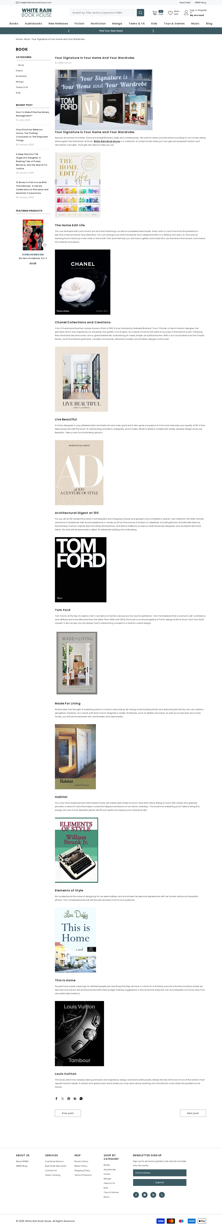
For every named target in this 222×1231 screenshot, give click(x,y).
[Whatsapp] (81, 1098)
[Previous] (69, 31)
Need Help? (185, 2)
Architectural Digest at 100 (77, 513)
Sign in (192, 11)
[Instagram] (145, 1195)
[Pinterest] (68, 1098)
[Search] (107, 12)
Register (202, 10)
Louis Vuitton (66, 1074)
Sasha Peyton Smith (33, 254)
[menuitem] (33, 65)
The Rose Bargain (32, 258)
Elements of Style (69, 890)
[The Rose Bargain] (33, 235)
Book (27, 39)
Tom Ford (62, 610)
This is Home (65, 980)
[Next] (153, 31)
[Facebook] (56, 1098)
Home (19, 39)
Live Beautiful (66, 419)
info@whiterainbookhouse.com (35, 2)
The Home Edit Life (70, 225)
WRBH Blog (200, 2)
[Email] (74, 1098)
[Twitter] (62, 1098)
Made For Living (68, 703)
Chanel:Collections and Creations (83, 322)
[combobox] (103, 12)
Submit (159, 1182)
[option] (111, 31)
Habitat (61, 797)
